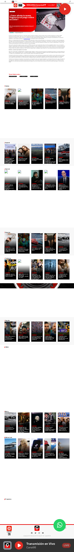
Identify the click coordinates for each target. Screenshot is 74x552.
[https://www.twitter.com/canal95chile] (35, 533)
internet (23, 76)
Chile (34, 76)
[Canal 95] (5, 1)
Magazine (12, 11)
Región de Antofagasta (60, 157)
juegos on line (12, 76)
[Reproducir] (65, 9)
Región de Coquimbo (34, 157)
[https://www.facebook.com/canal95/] (31, 533)
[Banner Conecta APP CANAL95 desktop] (37, 5)
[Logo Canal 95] (13, 1)
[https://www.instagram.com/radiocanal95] (39, 533)
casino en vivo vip (27, 38)
